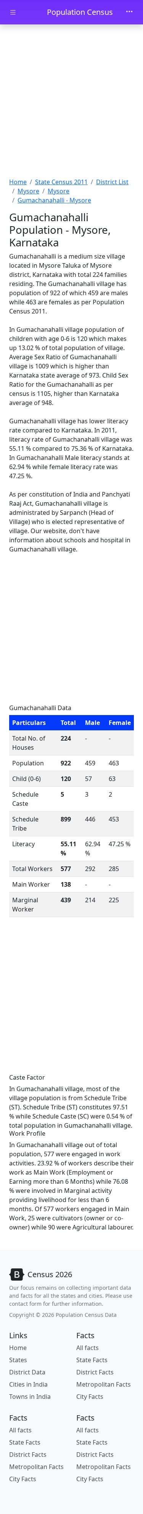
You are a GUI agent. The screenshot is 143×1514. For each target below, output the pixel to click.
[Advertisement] (71, 102)
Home (18, 182)
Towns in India (30, 1396)
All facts (87, 1348)
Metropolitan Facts (103, 1384)
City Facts (89, 1396)
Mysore (28, 191)
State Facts (92, 1360)
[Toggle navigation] (129, 12)
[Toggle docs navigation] (13, 12)
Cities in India (28, 1384)
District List (112, 182)
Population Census (80, 12)
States (18, 1360)
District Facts (95, 1372)
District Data (27, 1372)
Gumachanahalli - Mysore (54, 200)
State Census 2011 (61, 182)
